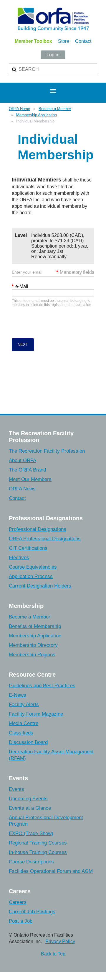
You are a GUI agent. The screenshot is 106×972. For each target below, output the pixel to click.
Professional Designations (37, 529)
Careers (17, 902)
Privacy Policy (60, 941)
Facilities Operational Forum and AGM (51, 871)
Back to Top (53, 953)
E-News (17, 695)
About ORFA (22, 460)
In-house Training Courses (38, 852)
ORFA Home (19, 109)
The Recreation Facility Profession (47, 451)
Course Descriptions (31, 862)
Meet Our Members (30, 479)
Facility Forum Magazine (36, 714)
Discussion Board (28, 742)
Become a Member (55, 109)
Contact (83, 41)
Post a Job (20, 921)
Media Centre (23, 723)
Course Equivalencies (33, 567)
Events (16, 789)
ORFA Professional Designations (45, 538)
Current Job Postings (32, 911)
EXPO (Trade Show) (31, 833)
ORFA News (22, 489)
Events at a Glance (30, 808)
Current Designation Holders (40, 586)
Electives (19, 557)
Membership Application (36, 115)
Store (63, 41)
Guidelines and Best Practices (42, 685)
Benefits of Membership (35, 626)
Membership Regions (32, 654)
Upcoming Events (28, 798)
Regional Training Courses (38, 843)
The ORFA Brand (27, 470)
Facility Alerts (24, 704)
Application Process (31, 576)
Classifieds (21, 733)
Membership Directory (33, 645)
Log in (53, 54)
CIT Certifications (28, 548)
